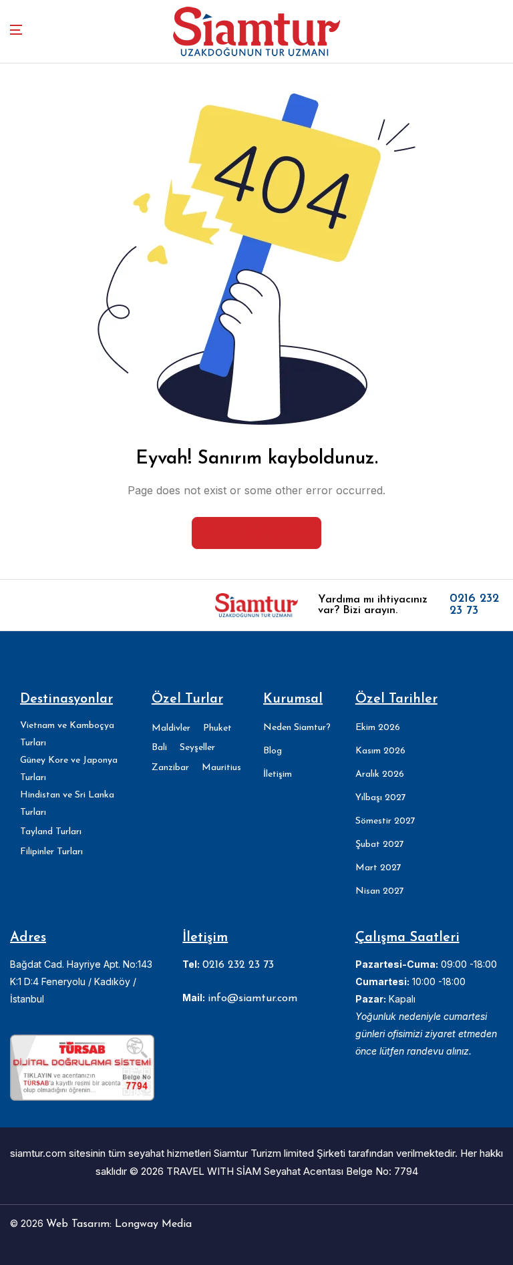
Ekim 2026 (377, 728)
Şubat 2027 (379, 845)
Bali (159, 748)
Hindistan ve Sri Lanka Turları (67, 804)
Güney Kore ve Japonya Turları (69, 769)
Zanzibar (170, 768)
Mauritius (221, 768)
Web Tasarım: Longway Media (119, 1224)
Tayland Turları (50, 832)
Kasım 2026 (380, 751)
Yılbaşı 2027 (380, 798)
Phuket (217, 728)
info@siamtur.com (252, 998)
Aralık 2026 (379, 774)
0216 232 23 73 (474, 605)
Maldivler (171, 728)
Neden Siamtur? (297, 728)
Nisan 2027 (379, 891)
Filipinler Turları (51, 852)
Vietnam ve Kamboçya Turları (67, 734)
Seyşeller (197, 748)
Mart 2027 (378, 868)
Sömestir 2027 (385, 821)
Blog (272, 751)
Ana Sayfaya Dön (264, 532)
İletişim (277, 774)
